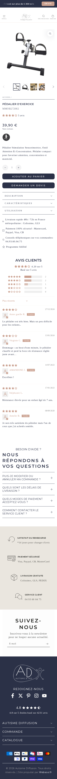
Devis (48, 4)
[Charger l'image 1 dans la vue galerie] (16, 87)
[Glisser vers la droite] (53, 87)
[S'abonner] (48, 643)
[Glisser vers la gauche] (3, 87)
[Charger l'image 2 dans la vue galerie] (25, 87)
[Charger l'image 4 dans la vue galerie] (42, 87)
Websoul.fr (45, 772)
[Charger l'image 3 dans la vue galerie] (33, 87)
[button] (43, 16)
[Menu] (4, 16)
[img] (9, 309)
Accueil (6, 97)
